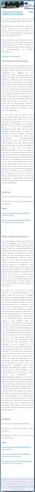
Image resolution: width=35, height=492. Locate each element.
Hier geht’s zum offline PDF (11, 56)
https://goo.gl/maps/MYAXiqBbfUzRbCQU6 (16, 447)
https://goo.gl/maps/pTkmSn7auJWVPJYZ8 (16, 454)
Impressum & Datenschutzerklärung (18, 486)
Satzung (31, 486)
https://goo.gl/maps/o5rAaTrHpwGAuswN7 (16, 461)
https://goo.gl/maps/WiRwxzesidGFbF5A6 (16, 220)
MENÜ (2, 5)
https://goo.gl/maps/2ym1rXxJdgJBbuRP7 (16, 213)
